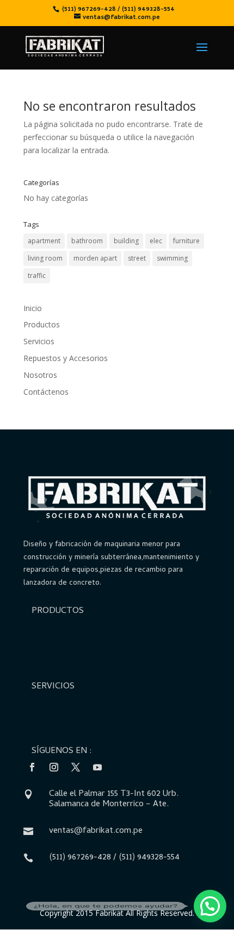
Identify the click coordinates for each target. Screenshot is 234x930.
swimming (172, 258)
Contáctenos (46, 392)
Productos (41, 324)
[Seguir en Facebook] (32, 767)
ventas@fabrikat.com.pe (96, 831)
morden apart (95, 258)
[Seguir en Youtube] (97, 767)
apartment (44, 240)
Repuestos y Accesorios (65, 358)
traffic (37, 275)
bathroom (87, 240)
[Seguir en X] (75, 767)
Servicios (38, 341)
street (137, 258)
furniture (186, 240)
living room (45, 258)
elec (156, 240)
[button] (210, 906)
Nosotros (40, 375)
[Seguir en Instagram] (54, 767)
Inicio (32, 308)
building (126, 240)
